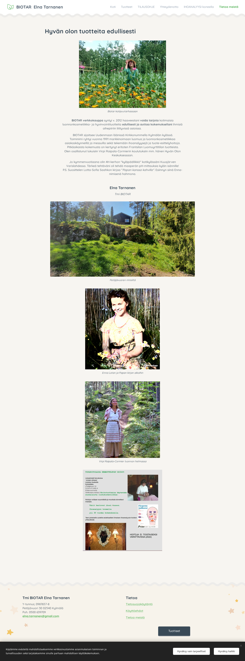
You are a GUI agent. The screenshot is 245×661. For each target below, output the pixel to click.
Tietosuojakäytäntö (139, 604)
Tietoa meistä (135, 617)
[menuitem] (113, 7)
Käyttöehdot (134, 610)
